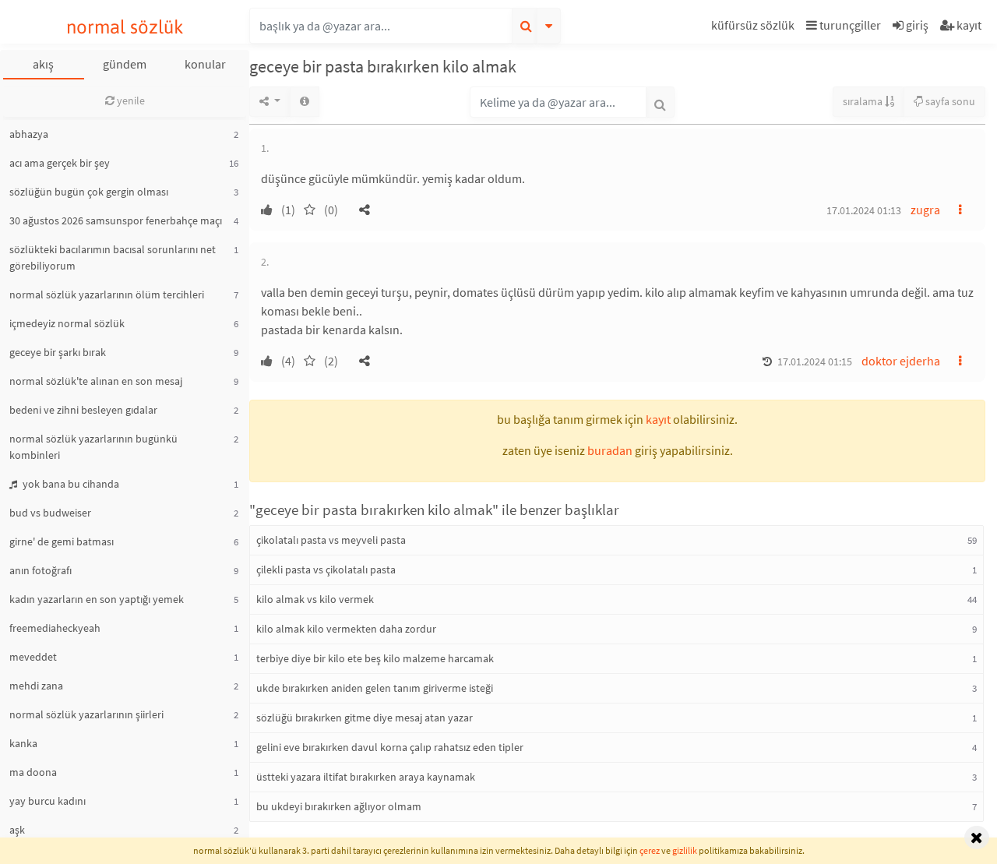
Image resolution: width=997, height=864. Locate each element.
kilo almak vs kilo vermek (315, 599)
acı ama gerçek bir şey (59, 163)
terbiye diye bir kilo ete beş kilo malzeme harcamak (375, 658)
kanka (23, 743)
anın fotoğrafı (40, 570)
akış (43, 64)
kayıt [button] (658, 419)
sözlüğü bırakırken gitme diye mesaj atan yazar (364, 718)
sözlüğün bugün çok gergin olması (88, 192)
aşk (17, 830)
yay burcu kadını (47, 801)
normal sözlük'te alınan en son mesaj (95, 381)
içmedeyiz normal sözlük (67, 323)
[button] (754, 28)
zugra (925, 209)
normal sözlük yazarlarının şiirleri (86, 714)
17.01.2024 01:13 (863, 210)
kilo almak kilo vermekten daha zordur (346, 629)
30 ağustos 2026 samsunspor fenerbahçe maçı (115, 220)
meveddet (33, 657)
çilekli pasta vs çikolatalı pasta (326, 569)
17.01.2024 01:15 (814, 361)
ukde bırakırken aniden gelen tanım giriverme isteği (374, 688)
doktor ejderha (900, 361)
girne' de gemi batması (61, 541)
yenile (129, 100)
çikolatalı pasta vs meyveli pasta (331, 540)
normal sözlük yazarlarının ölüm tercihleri (106, 294)
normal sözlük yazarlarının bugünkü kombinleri (93, 447)
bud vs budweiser (50, 513)
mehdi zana (36, 686)
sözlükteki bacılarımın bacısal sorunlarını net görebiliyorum (112, 257)
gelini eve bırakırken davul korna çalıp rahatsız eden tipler (389, 747)
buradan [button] (609, 450)
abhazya (28, 134)
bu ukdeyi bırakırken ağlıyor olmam (338, 806)
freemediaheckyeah (54, 628)
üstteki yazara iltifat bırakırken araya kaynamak (365, 777)
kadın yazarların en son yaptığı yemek (96, 599)
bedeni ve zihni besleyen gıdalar (83, 410)
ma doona (33, 772)
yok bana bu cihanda (69, 484)
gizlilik (684, 850)
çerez (649, 850)
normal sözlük (125, 26)
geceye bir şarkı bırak (57, 352)
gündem (124, 64)
